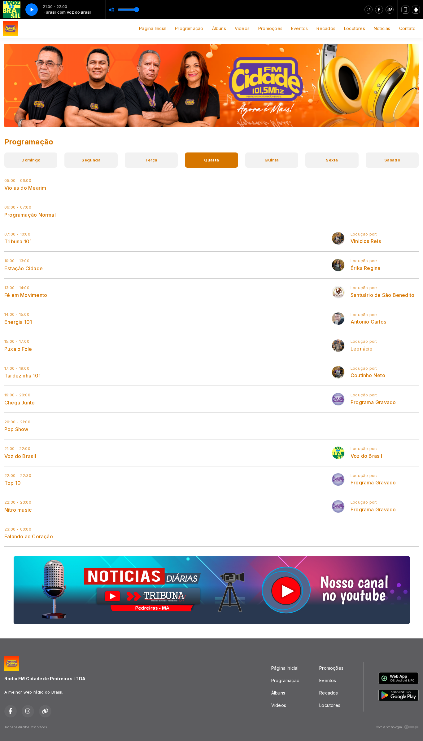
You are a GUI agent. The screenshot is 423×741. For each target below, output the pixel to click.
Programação (189, 28)
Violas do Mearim (25, 188)
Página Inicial (152, 28)
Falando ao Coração (28, 536)
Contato (407, 28)
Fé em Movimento (25, 295)
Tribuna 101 (18, 241)
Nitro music (18, 510)
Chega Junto (19, 402)
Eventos (299, 28)
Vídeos (242, 28)
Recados (325, 28)
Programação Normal (30, 215)
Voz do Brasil (20, 456)
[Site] (390, 10)
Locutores (354, 28)
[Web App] (405, 10)
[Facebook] (379, 10)
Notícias (382, 28)
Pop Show (16, 429)
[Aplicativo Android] (416, 10)
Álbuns (219, 28)
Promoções (270, 28)
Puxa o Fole (18, 349)
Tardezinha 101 (22, 376)
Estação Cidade (23, 268)
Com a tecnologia (389, 727)
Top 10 (12, 483)
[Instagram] (368, 10)
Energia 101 (18, 322)
